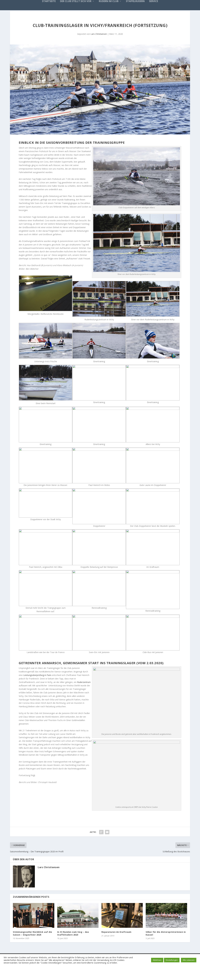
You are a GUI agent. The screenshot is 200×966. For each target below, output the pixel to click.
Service (153, 1)
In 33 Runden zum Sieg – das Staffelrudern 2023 (73, 933)
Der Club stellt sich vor (75, 1)
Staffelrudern (135, 1)
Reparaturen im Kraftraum (116, 932)
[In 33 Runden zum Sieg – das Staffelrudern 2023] (78, 915)
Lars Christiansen (99, 34)
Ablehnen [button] (157, 960)
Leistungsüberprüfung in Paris (37, 675)
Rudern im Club (108, 1)
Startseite (49, 1)
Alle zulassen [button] (189, 960)
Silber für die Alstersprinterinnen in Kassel (166, 933)
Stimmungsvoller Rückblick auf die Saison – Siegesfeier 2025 (32, 933)
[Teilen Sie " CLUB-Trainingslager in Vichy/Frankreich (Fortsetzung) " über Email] (107, 832)
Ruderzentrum (84, 682)
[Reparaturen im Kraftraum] (122, 915)
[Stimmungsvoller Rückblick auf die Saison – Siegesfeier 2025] (33, 915)
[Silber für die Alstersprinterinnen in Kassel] (166, 915)
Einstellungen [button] (172, 960)
